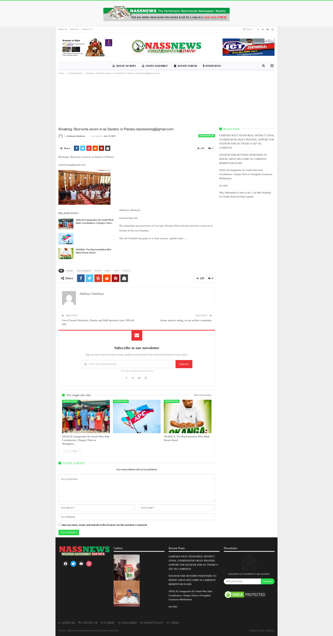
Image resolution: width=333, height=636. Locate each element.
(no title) (223, 185)
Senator (116, 271)
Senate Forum (187, 66)
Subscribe (184, 364)
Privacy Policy (153, 622)
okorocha (98, 271)
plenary (107, 271)
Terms (174, 622)
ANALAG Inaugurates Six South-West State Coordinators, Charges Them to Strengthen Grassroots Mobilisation (245, 174)
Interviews (213, 66)
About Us (62, 29)
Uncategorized (206, 136)
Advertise (74, 29)
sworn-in (126, 271)
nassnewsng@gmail (84, 271)
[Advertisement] (166, 101)
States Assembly (156, 66)
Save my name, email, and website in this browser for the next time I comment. (104, 525)
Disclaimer (129, 622)
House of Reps (126, 66)
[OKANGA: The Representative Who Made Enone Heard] (65, 253)
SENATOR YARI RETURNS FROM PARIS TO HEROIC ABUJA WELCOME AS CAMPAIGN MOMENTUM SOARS (243, 159)
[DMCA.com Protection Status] (245, 595)
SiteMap (109, 622)
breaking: (70, 271)
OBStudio (270, 630)
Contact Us (87, 29)
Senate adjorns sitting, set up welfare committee (186, 320)
